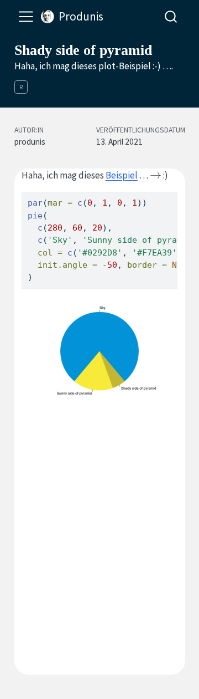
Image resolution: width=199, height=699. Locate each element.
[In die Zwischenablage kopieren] (171, 195)
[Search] (170, 16)
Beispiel (122, 175)
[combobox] (171, 16)
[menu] (26, 16)
